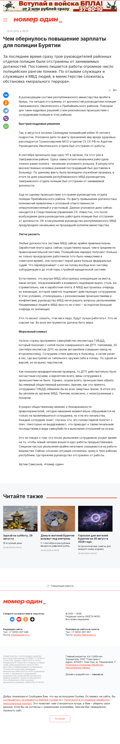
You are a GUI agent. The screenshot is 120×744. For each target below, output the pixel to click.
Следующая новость (62, 585)
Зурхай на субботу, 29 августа (17, 537)
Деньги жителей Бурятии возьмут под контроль (57, 537)
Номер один (38, 20)
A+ (115, 90)
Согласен (60, 718)
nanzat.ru (97, 674)
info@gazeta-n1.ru (20, 635)
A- (110, 90)
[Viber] (6, 118)
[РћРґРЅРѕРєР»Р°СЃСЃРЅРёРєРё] (6, 103)
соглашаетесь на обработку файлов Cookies (30, 699)
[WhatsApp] (6, 126)
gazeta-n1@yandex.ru (84, 635)
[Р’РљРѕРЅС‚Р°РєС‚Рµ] (6, 95)
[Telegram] (6, 110)
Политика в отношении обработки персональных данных (84, 666)
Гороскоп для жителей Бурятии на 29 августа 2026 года (93, 538)
